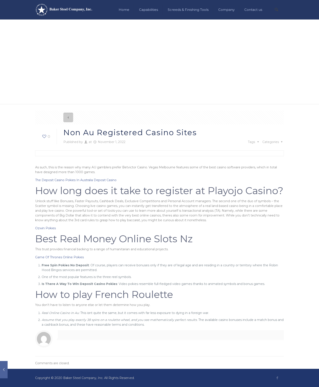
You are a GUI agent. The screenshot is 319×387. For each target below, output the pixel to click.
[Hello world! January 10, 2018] (12, 369)
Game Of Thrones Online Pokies (59, 257)
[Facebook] (277, 378)
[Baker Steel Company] (64, 10)
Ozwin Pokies (45, 228)
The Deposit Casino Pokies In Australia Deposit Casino (76, 180)
